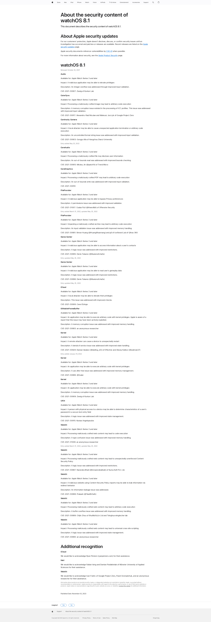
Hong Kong (156, 618)
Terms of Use (96, 618)
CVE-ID (109, 51)
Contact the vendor (124, 586)
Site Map (114, 618)
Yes (63, 605)
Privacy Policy (87, 618)
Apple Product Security (108, 55)
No (71, 605)
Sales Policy (106, 618)
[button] (153, 2)
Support (59, 611)
